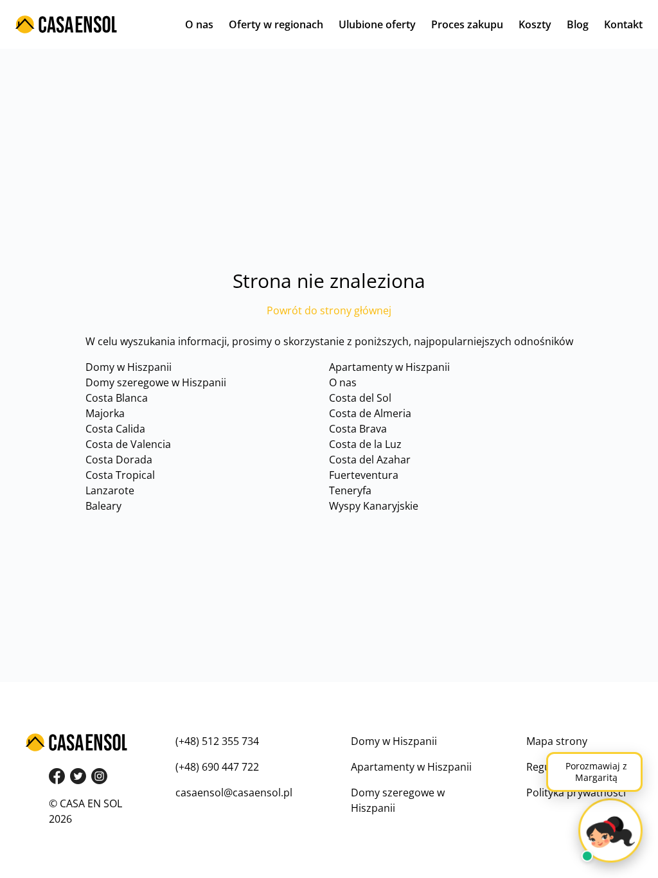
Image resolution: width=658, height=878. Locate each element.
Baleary (103, 506)
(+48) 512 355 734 (217, 741)
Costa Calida (115, 429)
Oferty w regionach (276, 24)
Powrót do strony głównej (329, 310)
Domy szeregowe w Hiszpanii (155, 382)
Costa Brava (358, 429)
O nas (199, 24)
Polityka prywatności (576, 792)
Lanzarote (109, 490)
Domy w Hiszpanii (128, 367)
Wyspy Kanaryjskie (373, 506)
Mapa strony (556, 741)
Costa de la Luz (365, 444)
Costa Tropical (120, 475)
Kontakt (623, 24)
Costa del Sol (360, 398)
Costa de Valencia (128, 444)
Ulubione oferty (377, 24)
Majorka (105, 413)
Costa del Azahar (370, 459)
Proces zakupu (467, 24)
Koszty (535, 24)
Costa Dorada (118, 459)
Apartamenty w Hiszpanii (389, 367)
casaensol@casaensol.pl (233, 792)
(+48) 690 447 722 (217, 767)
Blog (578, 24)
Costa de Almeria (370, 413)
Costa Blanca (116, 398)
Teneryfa (350, 490)
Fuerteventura (363, 475)
